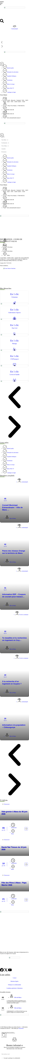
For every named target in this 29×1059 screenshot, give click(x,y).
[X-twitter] (6, 970)
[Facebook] (2, 970)
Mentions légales (14, 981)
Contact (14, 977)
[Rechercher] (3, 1035)
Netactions (21, 1028)
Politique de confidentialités (14, 984)
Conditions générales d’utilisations (14, 988)
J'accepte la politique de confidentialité (12, 1058)
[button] (14, 42)
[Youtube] (10, 970)
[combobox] (8, 1032)
